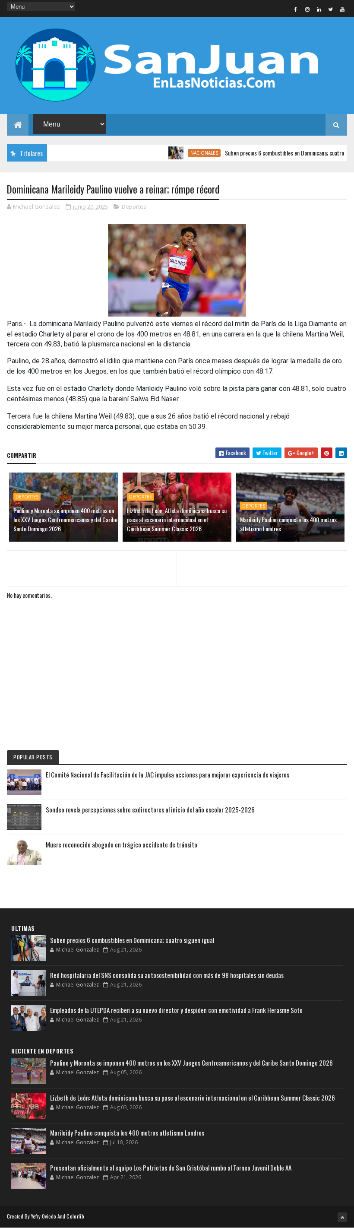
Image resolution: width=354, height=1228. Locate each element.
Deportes (134, 206)
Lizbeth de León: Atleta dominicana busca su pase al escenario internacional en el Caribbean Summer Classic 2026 (177, 519)
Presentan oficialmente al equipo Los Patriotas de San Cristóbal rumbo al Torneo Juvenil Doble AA (170, 1167)
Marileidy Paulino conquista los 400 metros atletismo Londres (288, 524)
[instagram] (307, 9)
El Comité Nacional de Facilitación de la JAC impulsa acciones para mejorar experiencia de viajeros (167, 774)
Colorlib (75, 1216)
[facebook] (295, 9)
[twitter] (330, 9)
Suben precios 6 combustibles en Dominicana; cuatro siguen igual (132, 940)
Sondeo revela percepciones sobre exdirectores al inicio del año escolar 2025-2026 (150, 809)
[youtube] (342, 9)
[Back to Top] (342, 1217)
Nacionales (189, 153)
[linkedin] (319, 9)
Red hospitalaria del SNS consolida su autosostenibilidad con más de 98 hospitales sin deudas (167, 975)
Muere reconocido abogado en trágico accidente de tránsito (121, 844)
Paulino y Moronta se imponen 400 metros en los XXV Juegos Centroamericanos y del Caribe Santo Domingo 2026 (65, 519)
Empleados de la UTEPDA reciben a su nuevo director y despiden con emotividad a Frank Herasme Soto (176, 1010)
